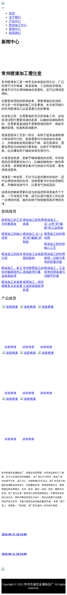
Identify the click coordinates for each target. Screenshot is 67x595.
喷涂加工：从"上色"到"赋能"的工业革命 (53, 223)
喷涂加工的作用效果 (14, 547)
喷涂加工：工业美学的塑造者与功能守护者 (54, 271)
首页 (12, 13)
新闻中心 (15, 29)
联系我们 (15, 32)
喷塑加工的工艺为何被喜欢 (19, 527)
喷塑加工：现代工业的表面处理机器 (33, 285)
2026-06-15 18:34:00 (14, 534)
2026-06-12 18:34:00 (14, 553)
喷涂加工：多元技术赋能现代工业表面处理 (11, 271)
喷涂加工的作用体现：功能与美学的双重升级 (54, 257)
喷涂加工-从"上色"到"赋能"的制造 (33, 237)
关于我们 (15, 17)
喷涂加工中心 (18, 25)
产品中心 (15, 21)
